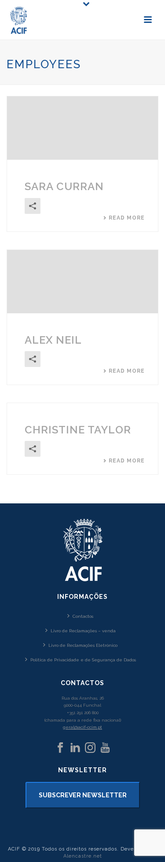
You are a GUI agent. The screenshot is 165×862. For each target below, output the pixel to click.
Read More (127, 217)
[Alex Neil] (82, 281)
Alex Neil (53, 340)
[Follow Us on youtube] (105, 748)
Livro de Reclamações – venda (83, 630)
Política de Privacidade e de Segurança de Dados (83, 659)
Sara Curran (64, 186)
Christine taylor (78, 429)
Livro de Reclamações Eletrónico (82, 645)
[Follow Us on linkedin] (75, 748)
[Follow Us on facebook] (60, 748)
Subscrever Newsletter (83, 795)
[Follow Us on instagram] (90, 748)
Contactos (83, 616)
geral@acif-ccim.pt (82, 727)
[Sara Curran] (82, 128)
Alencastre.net (82, 856)
